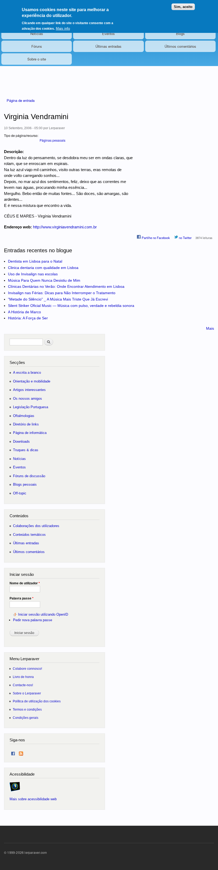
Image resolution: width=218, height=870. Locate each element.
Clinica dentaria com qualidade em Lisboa (43, 268)
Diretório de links (26, 424)
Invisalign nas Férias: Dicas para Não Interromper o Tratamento (61, 293)
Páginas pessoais (52, 140)
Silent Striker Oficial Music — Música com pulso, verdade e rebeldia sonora (71, 305)
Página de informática (30, 433)
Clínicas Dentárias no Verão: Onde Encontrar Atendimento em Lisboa (66, 286)
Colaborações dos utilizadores (36, 526)
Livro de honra (23, 676)
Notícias (36, 33)
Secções (17, 362)
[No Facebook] (13, 752)
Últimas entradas (108, 46)
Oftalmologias (23, 416)
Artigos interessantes (29, 390)
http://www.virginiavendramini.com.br (65, 227)
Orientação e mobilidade (31, 381)
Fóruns (36, 46)
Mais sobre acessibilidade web (33, 799)
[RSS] (21, 752)
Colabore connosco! (27, 668)
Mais (210, 328)
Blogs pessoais (25, 484)
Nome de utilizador (25, 583)
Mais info (63, 29)
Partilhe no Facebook (155, 238)
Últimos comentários (180, 46)
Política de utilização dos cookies (37, 701)
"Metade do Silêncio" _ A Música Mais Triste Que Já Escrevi (58, 299)
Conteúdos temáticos (29, 535)
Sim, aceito (183, 7)
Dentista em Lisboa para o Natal (35, 261)
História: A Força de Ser (28, 318)
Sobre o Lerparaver (27, 693)
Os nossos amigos (27, 399)
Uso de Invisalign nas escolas (33, 274)
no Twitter (185, 238)
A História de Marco (24, 312)
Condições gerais (25, 717)
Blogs (180, 33)
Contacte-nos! (23, 685)
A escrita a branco (27, 373)
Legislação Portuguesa (30, 407)
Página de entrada (21, 100)
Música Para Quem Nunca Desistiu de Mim (44, 280)
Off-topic (19, 493)
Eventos (108, 33)
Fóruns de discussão (29, 476)
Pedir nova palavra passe (32, 620)
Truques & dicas (25, 450)
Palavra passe (21, 598)
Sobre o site (36, 59)
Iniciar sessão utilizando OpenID (43, 614)
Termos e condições (27, 709)
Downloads (21, 441)
